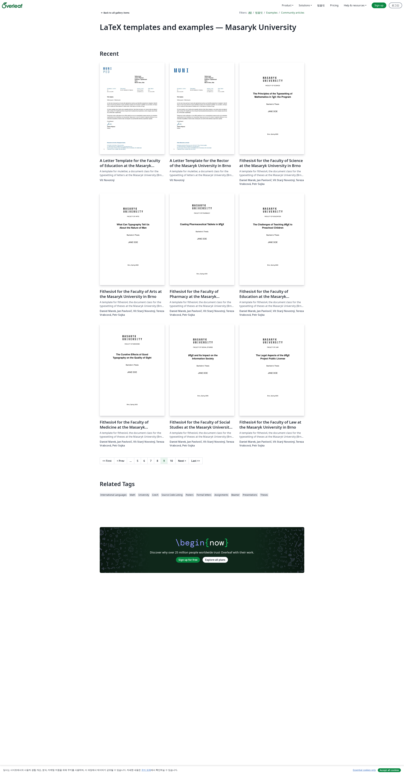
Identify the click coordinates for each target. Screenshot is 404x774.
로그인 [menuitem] (395, 5)
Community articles (292, 12)
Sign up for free (187, 560)
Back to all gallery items (114, 12)
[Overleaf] (12, 5)
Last (195, 461)
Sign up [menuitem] (378, 5)
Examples (272, 12)
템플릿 (259, 12)
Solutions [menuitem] (304, 5)
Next (182, 461)
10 (171, 461)
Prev (120, 461)
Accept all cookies (389, 770)
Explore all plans (215, 560)
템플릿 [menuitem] (321, 5)
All (250, 12)
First (107, 461)
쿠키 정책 (146, 769)
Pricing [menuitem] (334, 5)
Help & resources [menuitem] (354, 5)
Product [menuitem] (286, 5)
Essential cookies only (364, 769)
